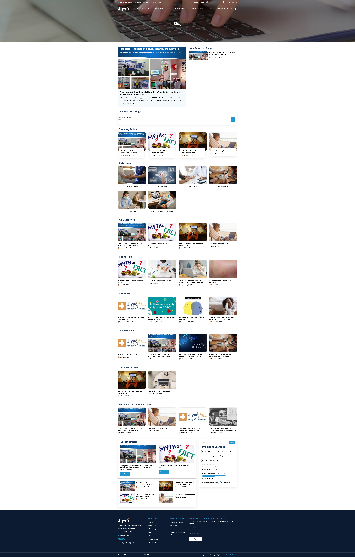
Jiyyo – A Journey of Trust (127, 354)
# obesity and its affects (211, 460)
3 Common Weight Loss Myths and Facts (160, 152)
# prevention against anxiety (212, 456)
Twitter (122, 542)
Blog (169, 9)
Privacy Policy (174, 525)
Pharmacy (159, 9)
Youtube (126, 542)
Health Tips (162, 187)
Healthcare (192, 187)
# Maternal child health (210, 469)
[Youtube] (230, 2)
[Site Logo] (124, 8)
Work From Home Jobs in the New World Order (192, 152)
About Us (146, 9)
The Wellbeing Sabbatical (222, 151)
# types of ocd (226, 483)
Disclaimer (173, 529)
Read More (125, 474)
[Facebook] (223, 2)
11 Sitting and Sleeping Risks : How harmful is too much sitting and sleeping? (221, 319)
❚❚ (233, 119)
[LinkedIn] (236, 2)
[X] (227, 2)
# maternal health (208, 478)
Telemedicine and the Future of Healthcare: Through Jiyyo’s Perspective (190, 430)
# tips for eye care (209, 465)
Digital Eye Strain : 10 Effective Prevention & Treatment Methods (191, 281)
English (211, 2)
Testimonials (180, 9)
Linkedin (133, 542)
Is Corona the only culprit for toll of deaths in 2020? (161, 318)
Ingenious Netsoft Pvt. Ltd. (228, 555)
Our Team (152, 536)
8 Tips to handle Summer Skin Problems (220, 281)
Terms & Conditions (176, 522)
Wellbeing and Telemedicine (162, 211)
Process (210, 9)
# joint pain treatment (224, 451)
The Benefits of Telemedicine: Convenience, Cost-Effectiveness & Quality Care (222, 430)
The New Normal (131, 211)
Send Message (158, 2)
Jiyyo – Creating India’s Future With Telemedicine (131, 318)
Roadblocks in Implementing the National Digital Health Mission (190, 355)
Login (202, 2)
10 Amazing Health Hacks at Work (160, 281)
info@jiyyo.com (142, 2)
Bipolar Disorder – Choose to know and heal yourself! (191, 318)
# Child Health (207, 451)
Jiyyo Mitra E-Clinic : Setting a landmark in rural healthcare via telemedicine (159, 356)
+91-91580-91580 (126, 2)
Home (136, 9)
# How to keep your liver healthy (214, 474)
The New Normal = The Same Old (160, 391)
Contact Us (153, 543)
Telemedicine (223, 187)
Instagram (130, 542)
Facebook (119, 542)
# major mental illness (210, 483)
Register (196, 2)
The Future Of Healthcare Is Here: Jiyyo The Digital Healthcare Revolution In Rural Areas (150, 93)
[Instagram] (233, 2)
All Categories (132, 187)
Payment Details (196, 9)
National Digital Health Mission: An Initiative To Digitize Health (221, 355)
